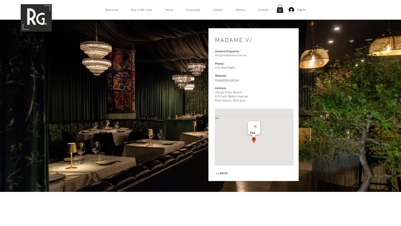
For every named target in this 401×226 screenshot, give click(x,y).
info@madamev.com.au (231, 55)
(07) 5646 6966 (225, 67)
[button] (240, 10)
